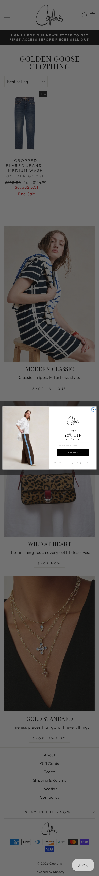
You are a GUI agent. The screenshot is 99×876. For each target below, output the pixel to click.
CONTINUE (73, 452)
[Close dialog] (93, 409)
